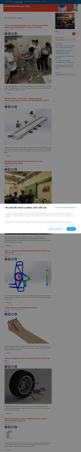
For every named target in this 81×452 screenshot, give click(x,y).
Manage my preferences (55, 229)
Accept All (71, 229)
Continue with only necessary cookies (65, 207)
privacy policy (69, 222)
